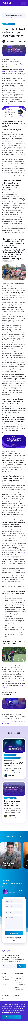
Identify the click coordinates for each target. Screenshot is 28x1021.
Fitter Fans (22, 552)
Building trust (11, 14)
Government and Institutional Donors (20, 986)
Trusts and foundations (18, 981)
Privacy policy (19, 998)
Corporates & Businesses (19, 990)
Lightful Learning (7, 977)
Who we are (5, 979)
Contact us (5, 982)
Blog (5, 14)
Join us (4, 984)
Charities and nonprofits (19, 977)
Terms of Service (19, 938)
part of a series (13, 712)
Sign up (21, 966)
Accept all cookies (12, 1017)
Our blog (4, 998)
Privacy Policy (11, 938)
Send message (14, 933)
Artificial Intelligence (12, 758)
